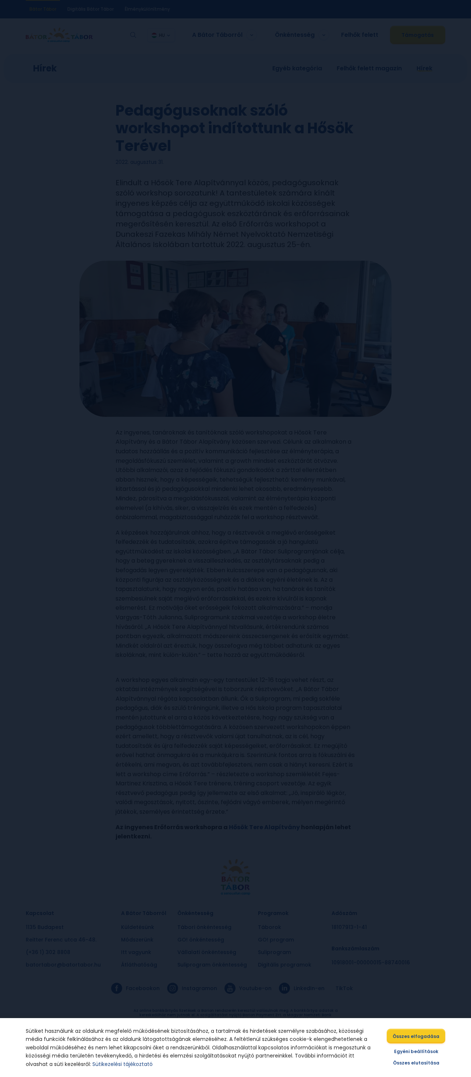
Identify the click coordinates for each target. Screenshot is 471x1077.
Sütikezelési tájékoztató (122, 1064)
